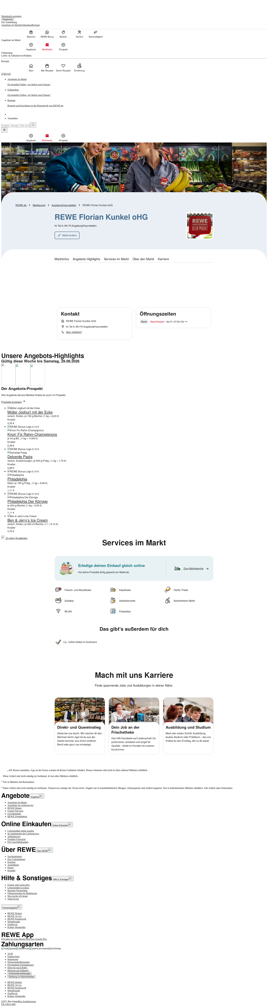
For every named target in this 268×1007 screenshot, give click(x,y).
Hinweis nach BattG (17, 967)
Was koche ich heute (17, 896)
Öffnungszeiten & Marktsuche (22, 893)
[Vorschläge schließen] (4, 130)
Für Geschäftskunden (17, 842)
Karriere (11, 862)
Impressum (12, 959)
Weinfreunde (13, 921)
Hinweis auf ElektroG (18, 970)
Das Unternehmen (16, 859)
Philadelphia (17, 479)
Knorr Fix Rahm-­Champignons (32, 434)
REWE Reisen (14, 913)
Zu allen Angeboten (16, 538)
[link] (137, 82)
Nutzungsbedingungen (18, 962)
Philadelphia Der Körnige (27, 501)
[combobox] (15, 125)
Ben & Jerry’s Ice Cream (27, 520)
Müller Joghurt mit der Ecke (30, 412)
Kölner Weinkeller (16, 927)
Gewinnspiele (14, 813)
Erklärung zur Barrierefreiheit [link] (21, 977)
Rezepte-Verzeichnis (17, 890)
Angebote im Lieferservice (20, 805)
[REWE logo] (6, 74)
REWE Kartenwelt (16, 919)
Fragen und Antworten (18, 885)
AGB (10, 953)
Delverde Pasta (19, 456)
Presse (10, 867)
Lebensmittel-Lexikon (18, 887)
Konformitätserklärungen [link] (20, 973)
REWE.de (21, 205)
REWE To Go (14, 916)
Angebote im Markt (17, 802)
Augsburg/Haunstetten (64, 205)
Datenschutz (13, 956)
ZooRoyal (12, 924)
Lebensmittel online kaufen (20, 831)
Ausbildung (13, 865)
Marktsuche (39, 205)
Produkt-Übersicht (16, 839)
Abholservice (13, 836)
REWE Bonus (14, 808)
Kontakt (11, 870)
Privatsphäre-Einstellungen (20, 965)
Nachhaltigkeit (14, 856)
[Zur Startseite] (11, 6)
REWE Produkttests (17, 816)
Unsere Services (15, 811)
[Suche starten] (33, 124)
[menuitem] (31, 34)
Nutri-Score (13, 899)
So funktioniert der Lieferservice (23, 833)
